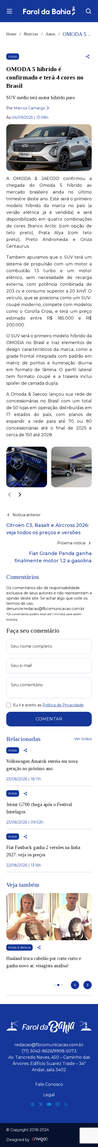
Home (11, 34)
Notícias (31, 34)
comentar (49, 718)
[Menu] (9, 11)
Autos (50, 34)
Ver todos (83, 739)
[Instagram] (57, 1104)
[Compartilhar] (87, 56)
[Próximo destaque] (87, 985)
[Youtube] (49, 1104)
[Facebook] (32, 1104)
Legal (49, 1094)
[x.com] (41, 1104)
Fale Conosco (49, 1084)
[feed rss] (66, 1104)
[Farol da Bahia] (49, 11)
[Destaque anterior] (75, 985)
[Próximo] (20, 494)
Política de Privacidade (63, 705)
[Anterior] (9, 494)
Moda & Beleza (19, 947)
